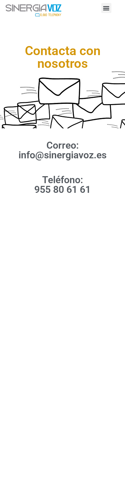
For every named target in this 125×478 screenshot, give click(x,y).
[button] (106, 8)
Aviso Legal (62, 337)
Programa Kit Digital (62, 373)
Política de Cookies (63, 361)
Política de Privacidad (62, 349)
